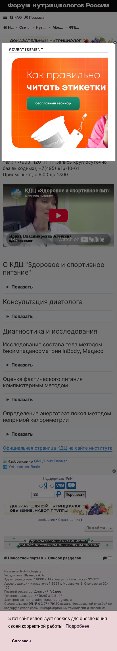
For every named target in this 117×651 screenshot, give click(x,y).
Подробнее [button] (77, 626)
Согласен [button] (21, 641)
